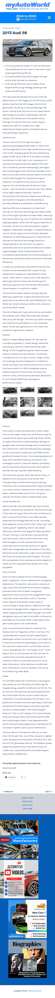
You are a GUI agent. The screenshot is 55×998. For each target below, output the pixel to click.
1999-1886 (27, 808)
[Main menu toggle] (49, 17)
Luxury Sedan (8, 28)
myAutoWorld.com (35, 991)
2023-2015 (28, 801)
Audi (18, 28)
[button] (10, 391)
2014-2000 (27, 805)
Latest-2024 (27, 797)
